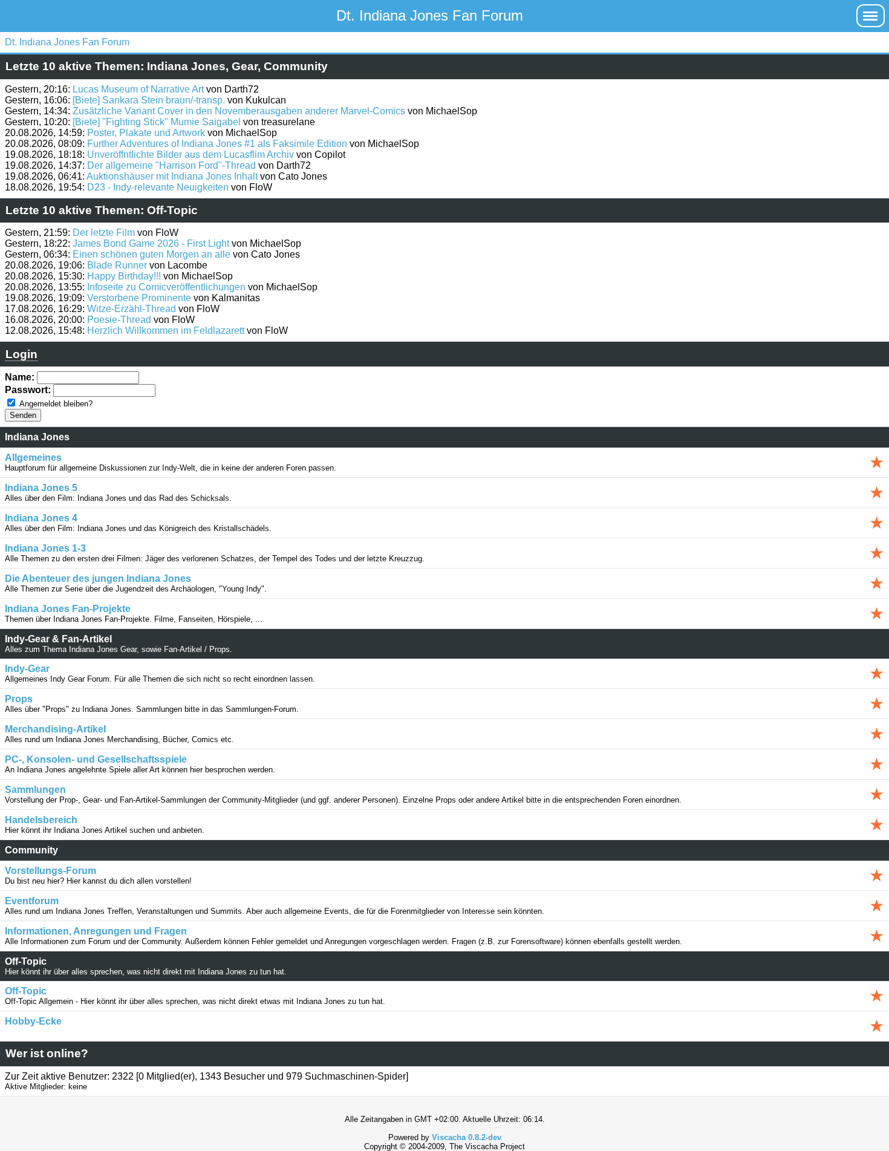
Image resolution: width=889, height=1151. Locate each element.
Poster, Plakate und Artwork (146, 133)
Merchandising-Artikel (55, 729)
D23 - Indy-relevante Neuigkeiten (158, 187)
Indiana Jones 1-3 (45, 548)
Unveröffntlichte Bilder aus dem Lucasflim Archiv (190, 154)
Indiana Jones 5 (41, 488)
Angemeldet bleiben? (56, 403)
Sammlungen (35, 789)
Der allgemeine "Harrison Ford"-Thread (171, 165)
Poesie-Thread (119, 320)
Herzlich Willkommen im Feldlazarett (165, 330)
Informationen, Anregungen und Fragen (96, 931)
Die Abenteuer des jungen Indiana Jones (98, 578)
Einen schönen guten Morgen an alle (151, 254)
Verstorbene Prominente (139, 298)
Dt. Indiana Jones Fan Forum (429, 15)
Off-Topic (26, 991)
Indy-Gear (27, 669)
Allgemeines (33, 457)
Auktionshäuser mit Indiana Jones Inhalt (172, 176)
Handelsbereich (41, 820)
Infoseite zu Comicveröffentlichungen (166, 287)
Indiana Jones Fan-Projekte (68, 609)
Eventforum (32, 901)
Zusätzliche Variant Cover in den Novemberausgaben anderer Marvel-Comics (239, 111)
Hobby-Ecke (33, 1021)
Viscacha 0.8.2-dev (466, 1137)
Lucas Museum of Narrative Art (138, 89)
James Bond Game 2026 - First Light (151, 243)
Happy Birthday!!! (124, 276)
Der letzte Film (104, 232)
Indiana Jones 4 (41, 518)
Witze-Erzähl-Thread (131, 309)
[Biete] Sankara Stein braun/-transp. (149, 100)
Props (19, 699)
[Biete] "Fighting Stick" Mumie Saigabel (157, 122)
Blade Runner (117, 265)
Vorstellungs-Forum (50, 871)
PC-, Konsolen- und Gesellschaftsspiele (96, 759)
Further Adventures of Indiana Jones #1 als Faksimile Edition (217, 144)
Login (21, 354)
